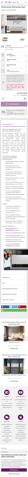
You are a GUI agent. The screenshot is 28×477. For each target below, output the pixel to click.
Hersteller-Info (8, 300)
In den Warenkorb (14, 104)
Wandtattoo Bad (14, 342)
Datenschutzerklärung (15, 466)
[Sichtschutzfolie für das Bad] (14, 24)
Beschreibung (7, 124)
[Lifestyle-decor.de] (14, 2)
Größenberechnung (10, 289)
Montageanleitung (10, 228)
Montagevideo (9, 230)
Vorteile (20, 421)
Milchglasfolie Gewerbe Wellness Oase (14, 375)
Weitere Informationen (14, 474)
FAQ (3, 283)
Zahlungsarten (20, 396)
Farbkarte (6, 277)
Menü (2, 2)
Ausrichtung (16, 233)
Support (6, 396)
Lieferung (7, 421)
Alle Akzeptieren (14, 470)
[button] (3, 98)
